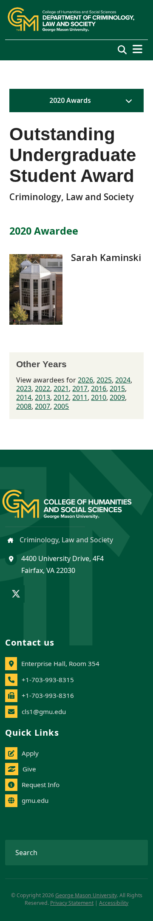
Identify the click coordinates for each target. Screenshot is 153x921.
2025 (104, 380)
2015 (117, 388)
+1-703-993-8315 (48, 679)
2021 (61, 388)
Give (29, 769)
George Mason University (86, 895)
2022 (42, 388)
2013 (42, 397)
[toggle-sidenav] (127, 101)
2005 (61, 406)
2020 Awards (70, 100)
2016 (98, 388)
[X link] (16, 594)
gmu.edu (35, 800)
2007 (42, 406)
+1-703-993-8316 (48, 695)
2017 (80, 388)
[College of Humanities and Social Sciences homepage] (75, 499)
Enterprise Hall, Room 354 (60, 663)
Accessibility (113, 903)
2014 (23, 397)
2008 (23, 406)
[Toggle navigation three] (137, 49)
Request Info (41, 784)
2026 (85, 380)
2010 (98, 397)
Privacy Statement (72, 903)
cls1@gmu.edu (44, 711)
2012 (61, 397)
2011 (80, 397)
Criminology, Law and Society (65, 539)
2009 (117, 397)
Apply (30, 753)
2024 (122, 380)
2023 (23, 388)
